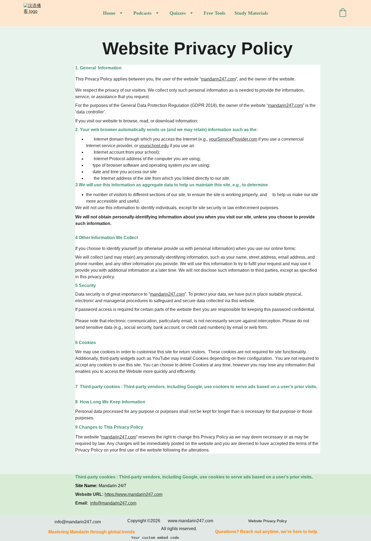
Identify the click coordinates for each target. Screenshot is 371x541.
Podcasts (142, 13)
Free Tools (214, 13)
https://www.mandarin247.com (133, 494)
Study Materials (251, 13)
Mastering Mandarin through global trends (91, 532)
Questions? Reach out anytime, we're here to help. (266, 531)
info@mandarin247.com (113, 503)
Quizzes (177, 13)
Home (109, 13)
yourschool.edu (154, 145)
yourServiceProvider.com (233, 139)
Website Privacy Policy (267, 521)
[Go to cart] (342, 13)
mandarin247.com (218, 79)
